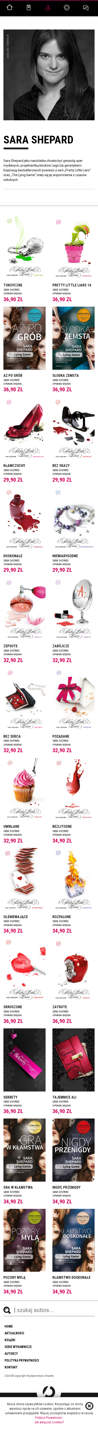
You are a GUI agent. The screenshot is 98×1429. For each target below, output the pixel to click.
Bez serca (12, 736)
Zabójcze (60, 646)
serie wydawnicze (18, 1347)
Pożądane (60, 736)
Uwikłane (11, 826)
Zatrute (59, 1007)
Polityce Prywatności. (49, 1417)
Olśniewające (15, 917)
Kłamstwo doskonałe (71, 1277)
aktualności (14, 1333)
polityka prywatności (22, 1360)
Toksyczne (12, 285)
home (9, 1326)
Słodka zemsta (65, 375)
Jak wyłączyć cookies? (49, 1422)
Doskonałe (12, 556)
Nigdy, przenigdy (66, 1187)
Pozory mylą (14, 1277)
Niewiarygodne (65, 556)
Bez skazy (61, 465)
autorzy (11, 1353)
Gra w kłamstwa (18, 1187)
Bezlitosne (62, 826)
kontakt (11, 1367)
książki (10, 1340)
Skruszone (12, 1007)
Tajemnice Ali (64, 1097)
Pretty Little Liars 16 (71, 285)
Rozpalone (61, 917)
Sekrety (10, 1097)
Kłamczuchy (14, 465)
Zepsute (10, 646)
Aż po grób (12, 375)
